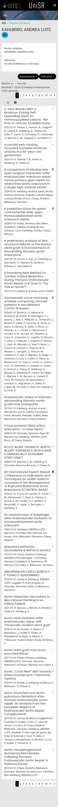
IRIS (4, 23)
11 (50, 95)
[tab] (8, 102)
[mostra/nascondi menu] (55, 5)
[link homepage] (11, 5)
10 (46, 95)
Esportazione (27, 76)
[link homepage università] (37, 5)
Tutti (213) (46, 76)
